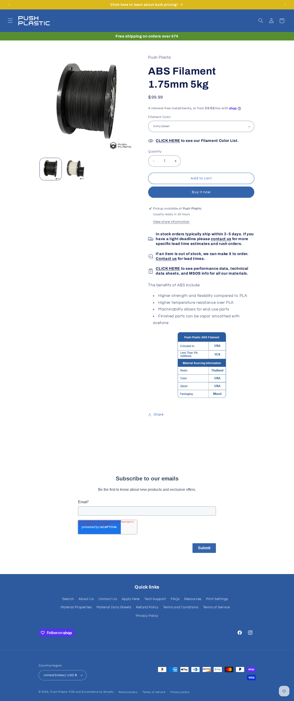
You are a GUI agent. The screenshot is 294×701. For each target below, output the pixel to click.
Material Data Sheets (113, 607)
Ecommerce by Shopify (98, 692)
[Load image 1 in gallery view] (51, 169)
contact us (221, 239)
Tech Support (155, 599)
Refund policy (128, 692)
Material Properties (76, 607)
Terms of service (154, 692)
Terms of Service (216, 607)
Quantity (154, 151)
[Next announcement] (285, 4)
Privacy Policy (147, 615)
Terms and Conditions (180, 607)
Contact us (166, 259)
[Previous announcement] (9, 4)
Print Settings (217, 599)
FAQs (175, 599)
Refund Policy (147, 607)
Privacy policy (180, 692)
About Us (86, 599)
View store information (171, 222)
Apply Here (131, 599)
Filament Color (159, 117)
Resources (192, 599)
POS (72, 692)
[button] (10, 20)
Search (68, 599)
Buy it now (201, 192)
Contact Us (108, 599)
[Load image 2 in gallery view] (75, 169)
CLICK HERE (168, 141)
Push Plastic (59, 692)
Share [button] (158, 414)
